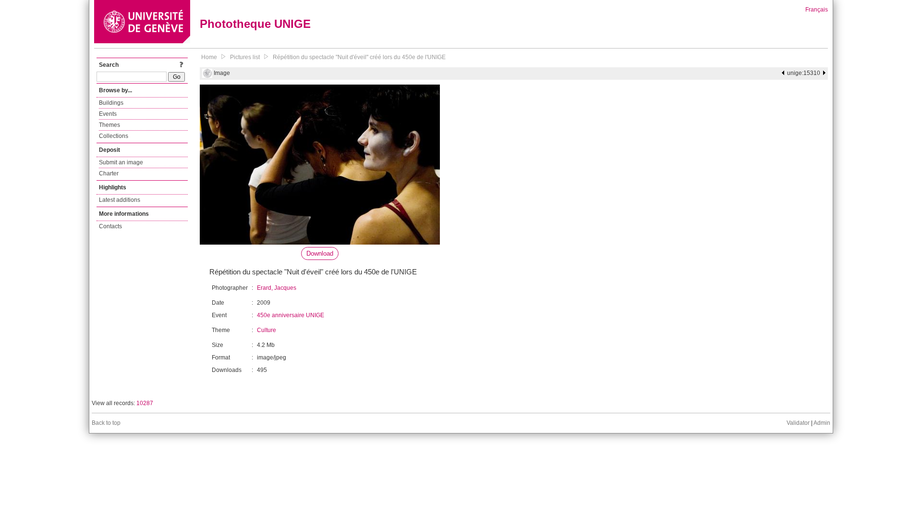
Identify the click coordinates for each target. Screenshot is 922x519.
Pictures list (245, 57)
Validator (798, 423)
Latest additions (119, 200)
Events (108, 114)
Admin (821, 423)
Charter (109, 173)
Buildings (111, 102)
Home (209, 57)
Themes (109, 125)
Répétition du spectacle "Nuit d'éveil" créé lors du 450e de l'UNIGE (359, 57)
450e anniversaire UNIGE (290, 315)
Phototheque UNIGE (255, 23)
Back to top (106, 423)
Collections (113, 136)
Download (319, 253)
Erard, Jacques (276, 287)
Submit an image (121, 162)
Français (816, 9)
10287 (144, 403)
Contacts (110, 226)
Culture (266, 330)
